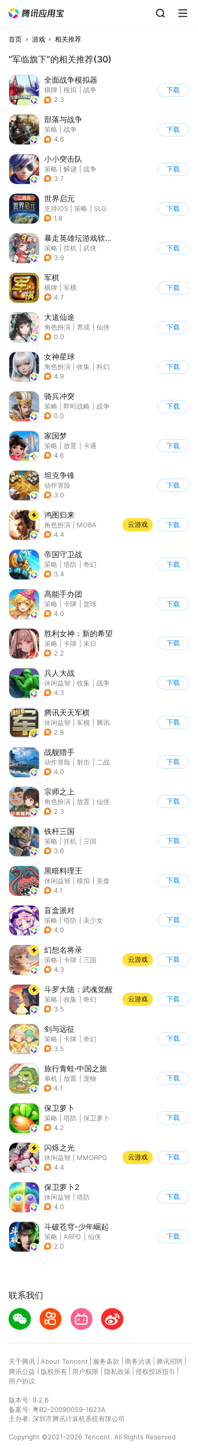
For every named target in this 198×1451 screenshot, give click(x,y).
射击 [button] (83, 762)
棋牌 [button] (50, 90)
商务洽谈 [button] (138, 1361)
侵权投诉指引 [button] (155, 1371)
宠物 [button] (89, 1078)
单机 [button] (50, 1078)
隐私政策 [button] (117, 1371)
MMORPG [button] (92, 1157)
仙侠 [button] (103, 327)
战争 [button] (89, 90)
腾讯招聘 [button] (169, 1361)
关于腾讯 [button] (22, 1361)
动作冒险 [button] (57, 485)
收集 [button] (83, 366)
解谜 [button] (70, 169)
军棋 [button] (70, 287)
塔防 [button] (70, 564)
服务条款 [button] (106, 1361)
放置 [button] (70, 446)
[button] (36, 13)
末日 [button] (89, 643)
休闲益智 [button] (57, 683)
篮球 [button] (89, 604)
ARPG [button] (72, 1236)
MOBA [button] (86, 525)
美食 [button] (103, 881)
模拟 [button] (70, 90)
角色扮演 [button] (57, 327)
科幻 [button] (103, 366)
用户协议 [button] (22, 1381)
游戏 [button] (38, 39)
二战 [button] (103, 762)
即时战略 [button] (76, 406)
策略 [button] (50, 129)
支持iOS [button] (56, 208)
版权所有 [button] (54, 1371)
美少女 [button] (93, 920)
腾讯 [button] (103, 722)
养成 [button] (83, 327)
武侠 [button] (89, 248)
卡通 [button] (89, 446)
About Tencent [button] (64, 1361)
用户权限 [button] (85, 1371)
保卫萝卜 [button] (96, 1118)
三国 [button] (89, 841)
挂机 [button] (70, 248)
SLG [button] (100, 208)
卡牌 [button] (70, 604)
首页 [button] (15, 39)
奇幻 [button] (89, 564)
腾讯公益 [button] (22, 1371)
